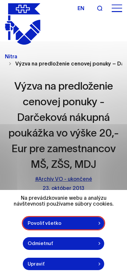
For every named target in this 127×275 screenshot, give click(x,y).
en (81, 8)
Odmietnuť (40, 243)
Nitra (11, 56)
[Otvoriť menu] (117, 8)
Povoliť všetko (45, 223)
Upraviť (36, 264)
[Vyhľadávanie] (100, 8)
